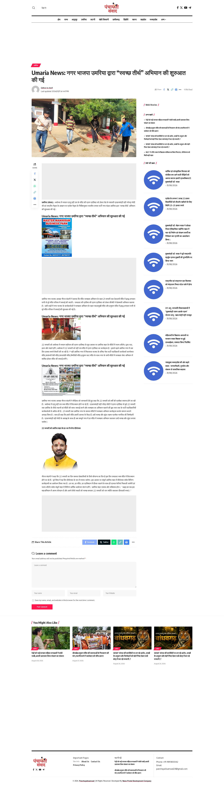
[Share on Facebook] (164, 89)
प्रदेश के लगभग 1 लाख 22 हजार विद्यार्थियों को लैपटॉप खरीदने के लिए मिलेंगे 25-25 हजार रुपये (178, 202)
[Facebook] (177, 7)
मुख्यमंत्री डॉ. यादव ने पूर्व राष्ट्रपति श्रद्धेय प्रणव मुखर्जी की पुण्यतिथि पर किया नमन (178, 257)
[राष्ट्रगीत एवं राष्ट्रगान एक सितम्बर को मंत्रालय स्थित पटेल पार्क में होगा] (153, 289)
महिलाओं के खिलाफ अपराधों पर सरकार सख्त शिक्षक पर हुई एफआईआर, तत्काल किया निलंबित (177, 339)
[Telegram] (190, 7)
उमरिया (36, 65)
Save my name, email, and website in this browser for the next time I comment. (65, 600)
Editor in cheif (47, 88)
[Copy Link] (172, 89)
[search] (33, 8)
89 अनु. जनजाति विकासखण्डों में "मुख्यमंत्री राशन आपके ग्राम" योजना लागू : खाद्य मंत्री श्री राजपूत (178, 311)
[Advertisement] (112, 42)
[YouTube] (185, 7)
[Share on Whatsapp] (35, 186)
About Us (85, 761)
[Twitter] (181, 7)
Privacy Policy (79, 765)
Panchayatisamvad (86, 781)
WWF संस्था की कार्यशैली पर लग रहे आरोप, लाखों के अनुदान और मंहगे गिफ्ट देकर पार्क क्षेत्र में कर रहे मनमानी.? (172, 656)
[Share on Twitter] (168, 89)
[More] (180, 89)
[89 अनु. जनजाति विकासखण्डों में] (153, 316)
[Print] (176, 89)
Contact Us (95, 761)
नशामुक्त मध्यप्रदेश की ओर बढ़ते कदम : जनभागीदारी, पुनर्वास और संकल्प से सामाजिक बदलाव (177, 366)
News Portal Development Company (136, 781)
